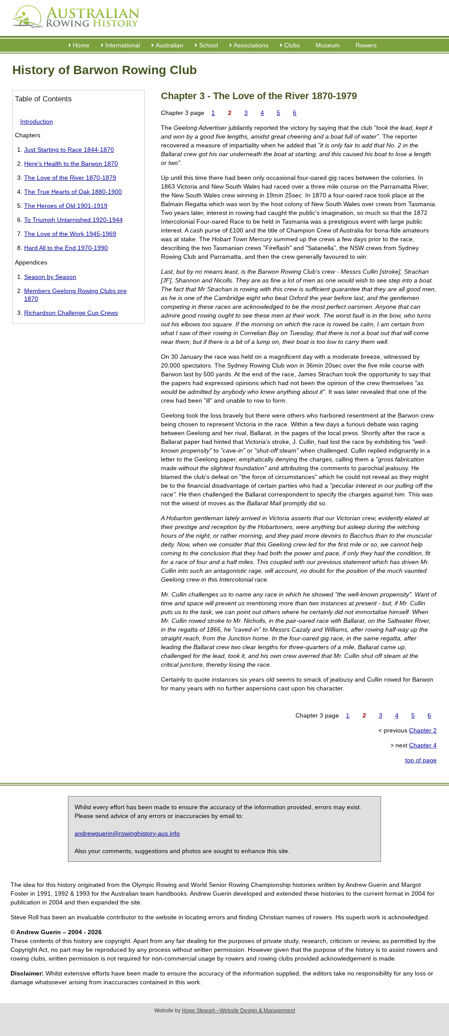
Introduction (36, 121)
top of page (421, 760)
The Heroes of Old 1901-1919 (65, 205)
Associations (251, 45)
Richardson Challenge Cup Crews (71, 312)
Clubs (292, 45)
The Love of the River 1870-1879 (70, 177)
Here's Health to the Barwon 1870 (71, 163)
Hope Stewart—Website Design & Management (238, 1010)
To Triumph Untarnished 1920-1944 (73, 219)
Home (81, 45)
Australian (169, 45)
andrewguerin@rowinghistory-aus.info (127, 833)
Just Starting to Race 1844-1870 (69, 149)
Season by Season (50, 276)
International (122, 45)
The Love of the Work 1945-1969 (70, 233)
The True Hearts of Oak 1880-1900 (73, 191)
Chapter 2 (423, 730)
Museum (328, 45)
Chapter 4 (423, 745)
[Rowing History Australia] (72, 30)
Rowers (366, 45)
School (208, 45)
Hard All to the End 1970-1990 (66, 247)
